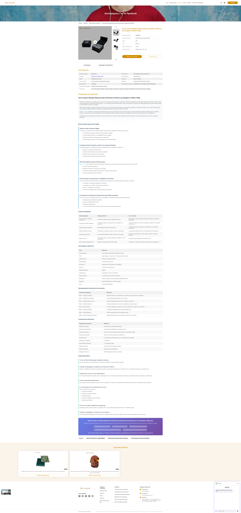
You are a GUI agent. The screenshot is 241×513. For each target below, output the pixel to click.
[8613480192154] (92, 496)
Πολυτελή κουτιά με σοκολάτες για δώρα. (118, 438)
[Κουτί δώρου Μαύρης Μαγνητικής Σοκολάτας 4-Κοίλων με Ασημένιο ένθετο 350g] (95, 43)
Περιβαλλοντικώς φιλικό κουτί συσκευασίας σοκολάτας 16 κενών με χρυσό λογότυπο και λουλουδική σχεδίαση (43, 471)
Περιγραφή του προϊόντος (106, 65)
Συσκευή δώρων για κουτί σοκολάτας (140, 438)
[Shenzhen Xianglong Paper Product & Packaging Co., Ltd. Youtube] (86, 496)
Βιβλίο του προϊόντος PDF (97, 76)
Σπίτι (167, 2)
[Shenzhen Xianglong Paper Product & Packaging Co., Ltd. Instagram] (83, 496)
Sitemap (88, 511)
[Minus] (238, 483)
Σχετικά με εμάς (173, 2)
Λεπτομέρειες (87, 65)
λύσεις (184, 2)
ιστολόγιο (189, 2)
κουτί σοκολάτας (85, 111)
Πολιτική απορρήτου (82, 511)
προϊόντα (180, 2)
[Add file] (216, 511)
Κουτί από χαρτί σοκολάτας (94, 23)
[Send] (238, 511)
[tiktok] (89, 496)
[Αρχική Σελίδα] (85, 489)
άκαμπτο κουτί (83, 164)
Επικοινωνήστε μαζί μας (197, 2)
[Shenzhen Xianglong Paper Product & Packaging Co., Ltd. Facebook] (79, 496)
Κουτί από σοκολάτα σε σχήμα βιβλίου (95, 438)
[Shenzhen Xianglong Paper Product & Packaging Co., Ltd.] (10, 3)
